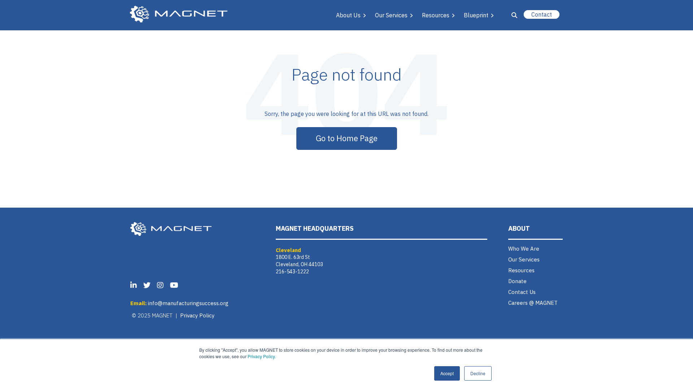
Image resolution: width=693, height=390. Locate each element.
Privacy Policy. (262, 356)
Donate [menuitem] (517, 281)
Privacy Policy (197, 315)
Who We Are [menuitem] (523, 248)
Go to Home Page (347, 138)
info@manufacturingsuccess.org (188, 303)
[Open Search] (514, 15)
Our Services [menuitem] (524, 259)
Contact (541, 14)
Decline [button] (477, 373)
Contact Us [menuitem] (522, 292)
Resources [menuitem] (521, 270)
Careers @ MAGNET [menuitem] (533, 302)
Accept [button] (447, 373)
